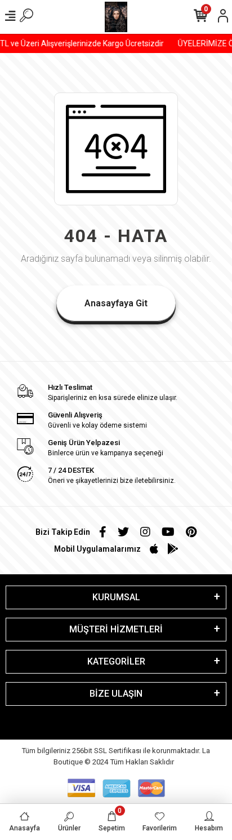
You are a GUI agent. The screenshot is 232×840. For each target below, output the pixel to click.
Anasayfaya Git (116, 303)
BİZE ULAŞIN (116, 693)
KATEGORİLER (116, 661)
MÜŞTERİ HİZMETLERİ (116, 629)
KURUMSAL (116, 597)
